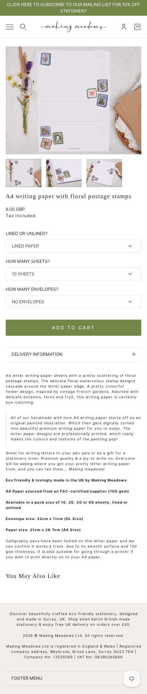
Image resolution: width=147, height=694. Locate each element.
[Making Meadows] (73, 26)
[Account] (124, 27)
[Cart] (137, 27)
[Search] (23, 27)
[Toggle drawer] (10, 27)
